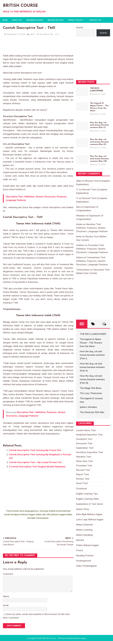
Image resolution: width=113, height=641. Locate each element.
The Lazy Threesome (91, 393)
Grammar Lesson (34, 20)
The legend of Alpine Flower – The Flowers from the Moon (91, 343)
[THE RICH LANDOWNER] (82, 94)
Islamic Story (82, 509)
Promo (79, 550)
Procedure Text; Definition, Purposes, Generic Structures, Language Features (92, 249)
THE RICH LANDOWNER (93, 334)
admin (32, 34)
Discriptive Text (46, 34)
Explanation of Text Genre (89, 504)
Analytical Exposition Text (89, 434)
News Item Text (84, 461)
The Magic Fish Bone (90, 388)
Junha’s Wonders (88, 407)
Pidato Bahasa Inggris (87, 545)
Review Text (82, 478)
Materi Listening (84, 529)
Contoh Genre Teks (86, 430)
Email (5, 605)
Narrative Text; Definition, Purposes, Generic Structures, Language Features (92, 228)
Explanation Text (84, 447)
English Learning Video (87, 498)
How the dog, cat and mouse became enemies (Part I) (99, 125)
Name (6, 596)
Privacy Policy (75, 20)
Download (81, 488)
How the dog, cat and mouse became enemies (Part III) (99, 158)
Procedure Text (84, 465)
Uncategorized (83, 560)
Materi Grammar (84, 524)
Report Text (82, 474)
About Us (17, 20)
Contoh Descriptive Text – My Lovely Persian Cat (35, 462)
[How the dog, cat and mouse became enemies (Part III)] (82, 162)
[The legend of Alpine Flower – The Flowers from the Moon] (82, 109)
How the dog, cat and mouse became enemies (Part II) (99, 141)
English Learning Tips (87, 493)
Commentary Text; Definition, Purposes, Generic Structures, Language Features (92, 261)
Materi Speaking (84, 534)
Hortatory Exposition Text (89, 452)
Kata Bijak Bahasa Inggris (89, 514)
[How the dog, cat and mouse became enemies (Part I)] (82, 128)
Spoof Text (82, 483)
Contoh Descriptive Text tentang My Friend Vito (35, 450)
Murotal (80, 540)
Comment (8, 574)
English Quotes (55, 20)
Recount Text (83, 470)
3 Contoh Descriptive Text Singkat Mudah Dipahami (37, 466)
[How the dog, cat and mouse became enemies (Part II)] (82, 145)
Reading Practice (85, 555)
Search (79, 27)
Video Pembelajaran (86, 565)
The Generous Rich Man (92, 412)
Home (5, 20)
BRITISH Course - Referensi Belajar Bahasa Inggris (64, 638)
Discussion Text (84, 443)
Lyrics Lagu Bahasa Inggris (89, 519)
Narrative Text (83, 456)
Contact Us (95, 20)
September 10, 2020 (16, 34)
